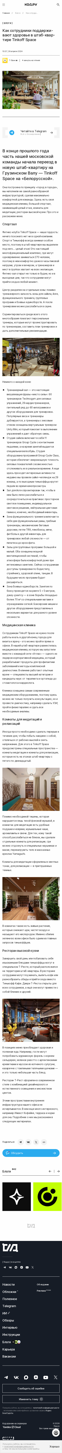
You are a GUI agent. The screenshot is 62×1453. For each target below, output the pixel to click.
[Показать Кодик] (56, 1433)
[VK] (28, 1142)
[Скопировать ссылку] (44, 1142)
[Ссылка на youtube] (27, 1267)
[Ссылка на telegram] (4, 1267)
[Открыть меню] (3, 4)
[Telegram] (21, 1142)
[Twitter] (36, 1142)
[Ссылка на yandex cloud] (14, 1427)
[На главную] (31, 4)
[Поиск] (58, 4)
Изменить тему (28, 1399)
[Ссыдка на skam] (8, 1438)
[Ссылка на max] (16, 1267)
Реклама (43, 1290)
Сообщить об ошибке (31, 1388)
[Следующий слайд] (58, 1171)
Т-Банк (12, 60)
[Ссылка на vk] (10, 1267)
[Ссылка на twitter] (32, 1267)
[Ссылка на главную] (10, 1248)
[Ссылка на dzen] (21, 1267)
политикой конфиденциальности (46, 1408)
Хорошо (54, 1446)
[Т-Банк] (5, 60)
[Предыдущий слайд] (50, 1171)
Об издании (43, 1284)
